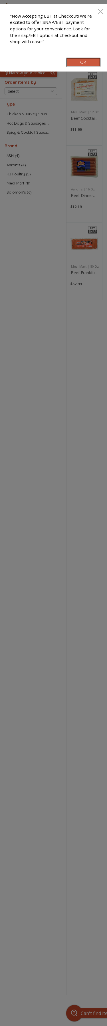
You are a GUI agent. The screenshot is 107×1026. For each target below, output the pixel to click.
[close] (101, 12)
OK (83, 62)
